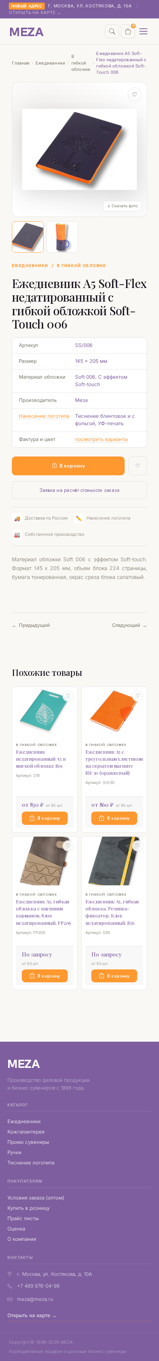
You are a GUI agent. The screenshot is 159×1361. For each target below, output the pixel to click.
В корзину (72, 465)
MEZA (23, 1063)
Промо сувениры (28, 1142)
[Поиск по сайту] (112, 31)
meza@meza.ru (35, 1299)
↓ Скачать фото (122, 206)
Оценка (16, 1229)
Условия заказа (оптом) (35, 1198)
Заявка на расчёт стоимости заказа (80, 490)
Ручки (14, 1152)
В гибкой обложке (81, 63)
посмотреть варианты (101, 439)
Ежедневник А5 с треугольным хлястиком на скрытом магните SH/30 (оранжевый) (114, 762)
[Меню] (143, 31)
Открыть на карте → (35, 12)
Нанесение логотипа (44, 416)
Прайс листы (23, 1218)
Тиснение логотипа (30, 1163)
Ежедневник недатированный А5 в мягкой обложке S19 (41, 759)
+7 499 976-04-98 (38, 1286)
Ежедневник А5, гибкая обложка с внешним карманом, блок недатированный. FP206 (43, 912)
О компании (21, 1239)
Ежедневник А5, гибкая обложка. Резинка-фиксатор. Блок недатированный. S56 (112, 912)
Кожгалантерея (25, 1132)
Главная (21, 63)
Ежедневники (50, 63)
